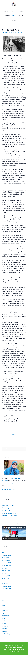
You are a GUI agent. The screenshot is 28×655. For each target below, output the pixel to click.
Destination (19, 11)
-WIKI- (4, 425)
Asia (3, 600)
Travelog (4, 631)
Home (6, 11)
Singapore (5, 626)
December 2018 (6, 563)
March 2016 (5, 583)
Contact (14, 20)
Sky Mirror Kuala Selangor (9, 513)
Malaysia (4, 623)
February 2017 (6, 576)
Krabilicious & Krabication (9, 516)
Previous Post (14, 431)
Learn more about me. (8, 489)
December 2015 (6, 586)
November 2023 (6, 550)
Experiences (5, 608)
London (4, 621)
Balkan (4, 603)
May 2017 (4, 573)
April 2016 (4, 581)
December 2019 (6, 555)
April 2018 (4, 568)
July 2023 (4, 552)
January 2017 (5, 578)
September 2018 (6, 565)
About (12, 11)
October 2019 (5, 558)
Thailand (4, 628)
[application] (14, 533)
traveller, (14, 478)
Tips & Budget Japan (8, 508)
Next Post (14, 434)
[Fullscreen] (24, 538)
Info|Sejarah (6, 32)
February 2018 (6, 570)
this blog (10, 483)
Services (20, 15)
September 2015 (6, 589)
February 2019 (6, 560)
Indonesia (5, 610)
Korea (3, 618)
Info (13, 15)
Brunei (3, 605)
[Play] (3, 538)
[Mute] (22, 538)
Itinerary (7, 15)
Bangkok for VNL (6, 510)
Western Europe (6, 634)
